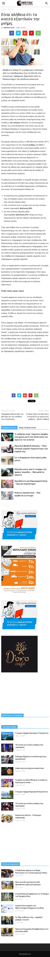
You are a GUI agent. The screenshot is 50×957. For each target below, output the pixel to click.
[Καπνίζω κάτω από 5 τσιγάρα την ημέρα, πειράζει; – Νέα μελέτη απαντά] (7, 472)
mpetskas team (8, 27)
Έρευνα (10, 9)
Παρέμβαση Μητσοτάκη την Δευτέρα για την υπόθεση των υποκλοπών (12, 416)
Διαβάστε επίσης (9, 428)
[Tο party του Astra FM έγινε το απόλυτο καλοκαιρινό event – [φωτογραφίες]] (7, 783)
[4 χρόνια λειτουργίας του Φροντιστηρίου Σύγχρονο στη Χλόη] (7, 908)
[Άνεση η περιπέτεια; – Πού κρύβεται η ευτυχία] (7, 495)
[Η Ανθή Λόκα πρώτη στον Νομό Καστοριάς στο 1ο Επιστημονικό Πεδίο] (7, 873)
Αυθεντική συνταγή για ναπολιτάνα (29, 768)
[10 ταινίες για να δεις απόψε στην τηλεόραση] (7, 748)
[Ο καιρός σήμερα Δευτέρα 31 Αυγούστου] (7, 736)
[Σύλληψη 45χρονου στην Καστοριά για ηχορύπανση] (7, 759)
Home (3, 9)
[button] (46, 3)
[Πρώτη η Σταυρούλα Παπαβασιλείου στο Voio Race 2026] (7, 932)
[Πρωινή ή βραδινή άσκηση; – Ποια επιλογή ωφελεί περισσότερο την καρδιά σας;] (7, 448)
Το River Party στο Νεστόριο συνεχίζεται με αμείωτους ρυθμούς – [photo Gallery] (37, 416)
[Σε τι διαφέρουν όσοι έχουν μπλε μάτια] (7, 460)
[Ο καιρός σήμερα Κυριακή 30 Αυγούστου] (7, 795)
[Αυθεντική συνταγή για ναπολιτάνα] (7, 771)
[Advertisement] (25, 371)
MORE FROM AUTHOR (27, 428)
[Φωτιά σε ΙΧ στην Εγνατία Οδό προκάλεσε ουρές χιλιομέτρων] (7, 885)
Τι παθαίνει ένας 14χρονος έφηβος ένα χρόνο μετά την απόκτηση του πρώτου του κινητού (31, 437)
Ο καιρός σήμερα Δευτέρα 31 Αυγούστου (31, 733)
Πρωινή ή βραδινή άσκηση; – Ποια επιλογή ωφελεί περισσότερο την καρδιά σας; (31, 449)
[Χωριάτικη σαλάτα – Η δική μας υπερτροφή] (7, 818)
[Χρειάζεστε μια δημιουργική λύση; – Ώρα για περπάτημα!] (7, 484)
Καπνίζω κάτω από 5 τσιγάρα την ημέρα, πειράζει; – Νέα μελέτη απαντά (30, 472)
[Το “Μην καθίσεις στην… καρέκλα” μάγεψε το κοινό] (7, 920)
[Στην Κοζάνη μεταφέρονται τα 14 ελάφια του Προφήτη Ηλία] (7, 897)
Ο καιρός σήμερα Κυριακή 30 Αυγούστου (31, 792)
